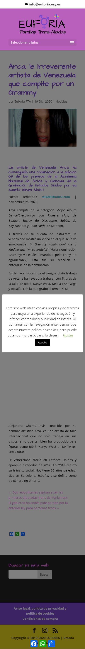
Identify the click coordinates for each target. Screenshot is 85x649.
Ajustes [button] (68, 335)
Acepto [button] (42, 342)
